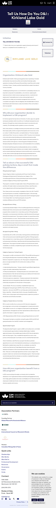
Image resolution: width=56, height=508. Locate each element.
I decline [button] (41, 500)
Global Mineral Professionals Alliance (13, 420)
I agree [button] (34, 500)
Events (39, 29)
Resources (15, 32)
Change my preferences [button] (39, 503)
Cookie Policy (35, 496)
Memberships (5, 454)
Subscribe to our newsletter (10, 402)
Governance (5, 467)
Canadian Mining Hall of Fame (11, 447)
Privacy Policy (21, 502)
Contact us (5, 497)
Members (15, 29)
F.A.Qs (3, 472)
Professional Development (9, 462)
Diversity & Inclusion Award (39, 32)
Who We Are (5, 457)
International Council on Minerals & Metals (15, 432)
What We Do (5, 459)
